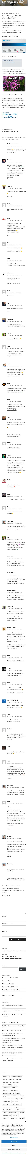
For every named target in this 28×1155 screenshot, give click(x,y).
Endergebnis (13, 56)
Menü (14, 8)
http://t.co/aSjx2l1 (11, 152)
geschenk (15, 1090)
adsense (6, 1076)
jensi (8, 761)
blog (18, 1079)
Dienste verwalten (14, 1137)
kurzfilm (15, 1101)
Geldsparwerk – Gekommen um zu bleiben (13, 999)
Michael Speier (11, 590)
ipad (13, 1096)
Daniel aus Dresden (13, 144)
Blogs (5, 1082)
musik (18, 1104)
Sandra (8, 27)
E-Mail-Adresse (7, 924)
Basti (8, 746)
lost (12, 1104)
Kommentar (6, 896)
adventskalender (16, 1076)
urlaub (21, 1118)
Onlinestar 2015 (6, 980)
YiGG (8, 258)
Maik (8, 346)
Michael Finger (11, 627)
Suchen (4, 966)
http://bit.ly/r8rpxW (12, 410)
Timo (8, 507)
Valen (3, 1059)
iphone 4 (6, 1098)
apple (11, 1079)
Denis (8, 714)
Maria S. (4, 1045)
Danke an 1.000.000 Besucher (10, 987)
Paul (3, 1034)
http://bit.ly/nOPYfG (20, 265)
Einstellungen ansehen (14, 1149)
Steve (9, 668)
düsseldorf (7, 1085)
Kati (8, 801)
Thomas (9, 160)
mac (8, 417)
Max (8, 364)
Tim (8, 243)
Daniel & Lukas (11, 573)
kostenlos (6, 1101)
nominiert (7, 25)
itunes (14, 1098)
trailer (15, 1115)
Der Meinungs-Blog (13, 2)
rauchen (16, 1110)
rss (23, 1110)
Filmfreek (10, 273)
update (14, 1118)
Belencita (4, 1052)
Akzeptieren (14, 1141)
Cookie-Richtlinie (6, 1153)
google (6, 1096)
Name (4, 916)
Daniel (9, 480)
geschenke (7, 1093)
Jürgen (9, 442)
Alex (8, 218)
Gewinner (7, 131)
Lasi (3, 1038)
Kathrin (9, 186)
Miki (8, 383)
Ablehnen (14, 1145)
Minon (9, 455)
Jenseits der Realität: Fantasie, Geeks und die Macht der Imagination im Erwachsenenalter (13, 1040)
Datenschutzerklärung (15, 1153)
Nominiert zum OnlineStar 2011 (10, 977)
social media (13, 1112)
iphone (21, 1096)
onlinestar (15, 131)
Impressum (23, 1153)
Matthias (16, 13)
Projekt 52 (7, 1110)
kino (21, 1098)
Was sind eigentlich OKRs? (14, 1030)
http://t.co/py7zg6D (12, 565)
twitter (6, 1118)
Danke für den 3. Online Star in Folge (11, 990)
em (15, 1085)
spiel (22, 1112)
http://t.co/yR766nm (12, 599)
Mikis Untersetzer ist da (8, 984)
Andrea (9, 729)
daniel (9, 682)
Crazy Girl (10, 556)
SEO (5, 1112)
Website (4, 931)
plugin (15, 1107)
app (5, 1079)
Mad (8, 655)
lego (5, 1104)
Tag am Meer (5, 1002)
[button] (26, 1121)
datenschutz (14, 1082)
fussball (6, 1090)
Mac (8, 399)
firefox (14, 1087)
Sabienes (10, 204)
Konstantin (10, 319)
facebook (6, 1087)
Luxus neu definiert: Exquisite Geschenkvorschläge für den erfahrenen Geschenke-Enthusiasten (12, 1047)
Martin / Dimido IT (12, 700)
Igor (8, 303)
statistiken (7, 1115)
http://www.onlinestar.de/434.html (15, 849)
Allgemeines (8, 129)
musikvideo (7, 1107)
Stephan (9, 836)
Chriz (8, 494)
